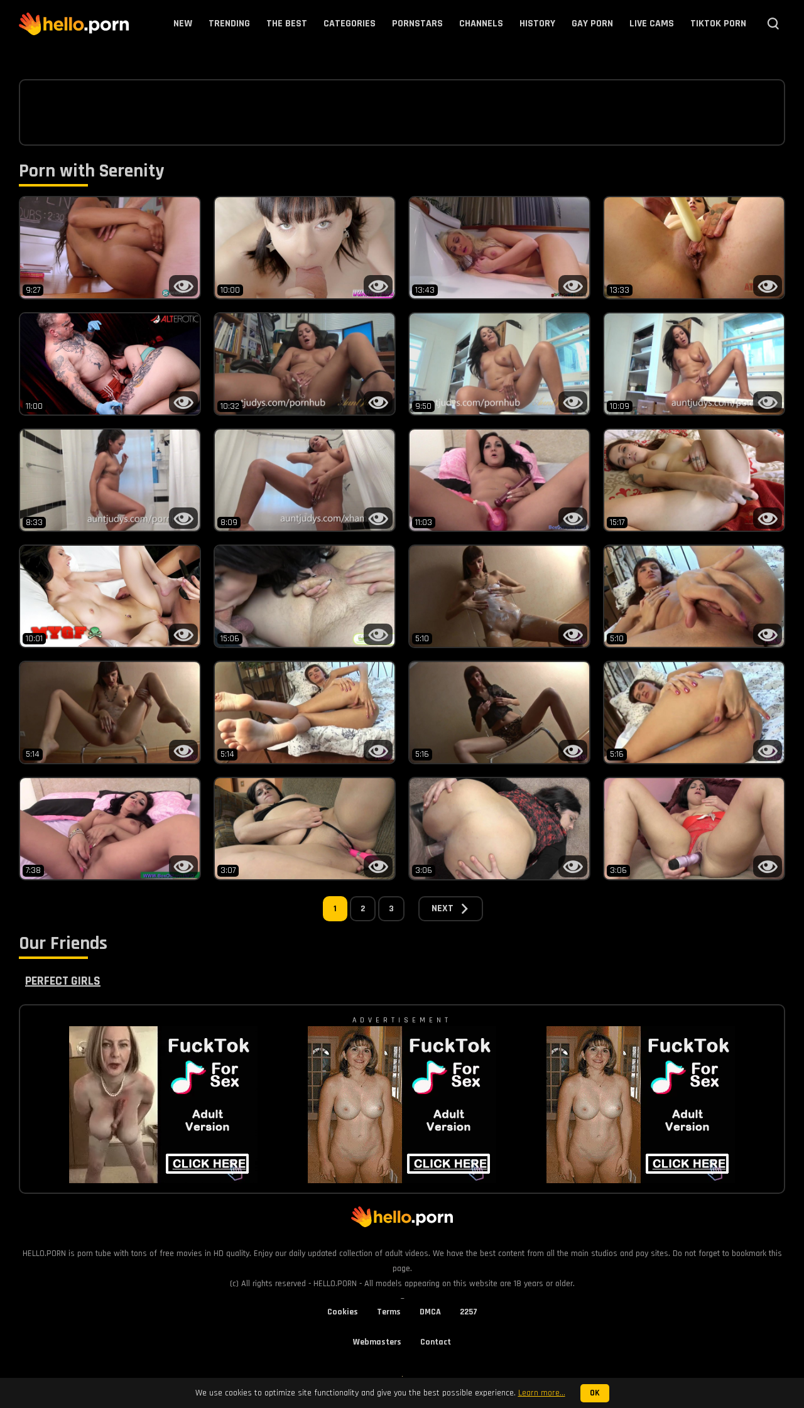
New (182, 23)
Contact (435, 1342)
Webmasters (377, 1342)
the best (286, 23)
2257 (468, 1312)
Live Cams (651, 23)
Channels (481, 23)
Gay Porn (592, 23)
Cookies (342, 1312)
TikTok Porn (718, 23)
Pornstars (417, 23)
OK (595, 1393)
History (537, 23)
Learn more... (541, 1393)
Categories (349, 23)
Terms (389, 1312)
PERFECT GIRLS (62, 981)
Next (443, 908)
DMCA (430, 1312)
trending (229, 23)
